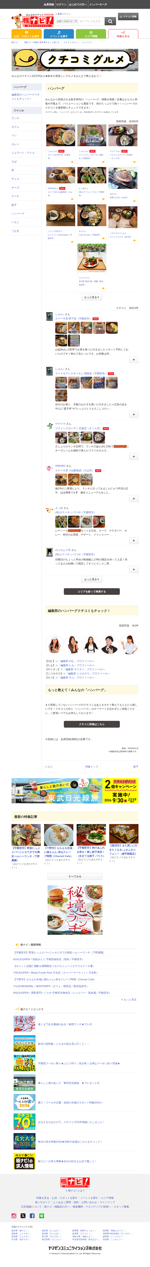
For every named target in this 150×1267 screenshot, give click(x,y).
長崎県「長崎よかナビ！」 (115, 1231)
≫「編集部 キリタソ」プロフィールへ (83, 669)
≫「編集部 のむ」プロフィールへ (75, 661)
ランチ (15, 118)
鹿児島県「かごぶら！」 (53, 1239)
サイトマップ (107, 1202)
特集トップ (91, 766)
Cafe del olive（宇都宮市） (90, 235)
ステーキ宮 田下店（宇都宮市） (73, 318)
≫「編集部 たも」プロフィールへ (75, 665)
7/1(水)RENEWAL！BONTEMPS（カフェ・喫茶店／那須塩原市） (51, 986)
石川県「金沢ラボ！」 (22, 1239)
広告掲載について (31, 1206)
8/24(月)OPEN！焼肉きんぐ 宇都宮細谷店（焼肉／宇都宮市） (49, 959)
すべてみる (75, 876)
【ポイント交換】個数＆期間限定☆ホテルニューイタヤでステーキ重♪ (53, 966)
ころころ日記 (53, 231)
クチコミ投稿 (129, 16)
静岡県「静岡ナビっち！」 (84, 1231)
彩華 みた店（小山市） (119, 197)
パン (14, 135)
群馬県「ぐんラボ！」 (22, 1237)
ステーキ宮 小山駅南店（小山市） (74, 470)
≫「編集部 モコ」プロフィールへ (75, 677)
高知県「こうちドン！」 (114, 1239)
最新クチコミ (64, 14)
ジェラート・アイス (23, 152)
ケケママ (113, 151)
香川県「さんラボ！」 (52, 1237)
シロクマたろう (116, 233)
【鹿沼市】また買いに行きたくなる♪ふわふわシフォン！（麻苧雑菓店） (123, 849)
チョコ (15, 178)
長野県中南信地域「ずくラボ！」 (118, 1234)
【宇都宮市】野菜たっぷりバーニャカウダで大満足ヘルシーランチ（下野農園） (59, 952)
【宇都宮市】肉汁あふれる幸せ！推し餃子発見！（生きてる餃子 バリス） (91, 851)
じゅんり (82, 278)
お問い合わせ (89, 1202)
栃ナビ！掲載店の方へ (57, 1206)
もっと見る (130, 999)
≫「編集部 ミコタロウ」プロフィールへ (86, 673)
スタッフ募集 (121, 1206)
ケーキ (15, 196)
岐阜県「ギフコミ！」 (82, 1234)
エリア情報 (91, 36)
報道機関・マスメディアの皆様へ (92, 1206)
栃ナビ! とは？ (76, 1190)
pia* (111, 194)
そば (14, 161)
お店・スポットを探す (27, 36)
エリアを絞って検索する (92, 591)
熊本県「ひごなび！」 (52, 1231)
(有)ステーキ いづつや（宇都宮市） (75, 512)
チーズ (15, 187)
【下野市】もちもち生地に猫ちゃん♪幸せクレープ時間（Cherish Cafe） (58, 852)
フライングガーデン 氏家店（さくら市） (78, 428)
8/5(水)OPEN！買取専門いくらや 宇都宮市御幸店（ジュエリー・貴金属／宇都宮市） (62, 992)
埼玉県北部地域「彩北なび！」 (86, 1239)
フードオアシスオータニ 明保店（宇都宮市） (81, 373)
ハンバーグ (18, 213)
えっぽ (81, 188)
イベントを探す (59, 36)
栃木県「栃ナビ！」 (21, 1231)
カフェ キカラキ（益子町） (121, 237)
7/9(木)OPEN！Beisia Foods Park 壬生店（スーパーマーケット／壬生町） (56, 972)
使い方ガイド (42, 1202)
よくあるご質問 (62, 1202)
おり (80, 231)
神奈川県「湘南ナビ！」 (83, 1237)
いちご (49, 766)
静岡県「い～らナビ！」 (114, 1237)
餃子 (135, 766)
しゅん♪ (51, 151)
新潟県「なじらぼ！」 (52, 1234)
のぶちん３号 (63, 550)
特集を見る (123, 36)
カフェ (15, 126)
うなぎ (15, 230)
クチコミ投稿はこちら (92, 724)
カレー (15, 144)
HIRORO (51, 188)
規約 (76, 1202)
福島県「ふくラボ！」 (22, 1234)
